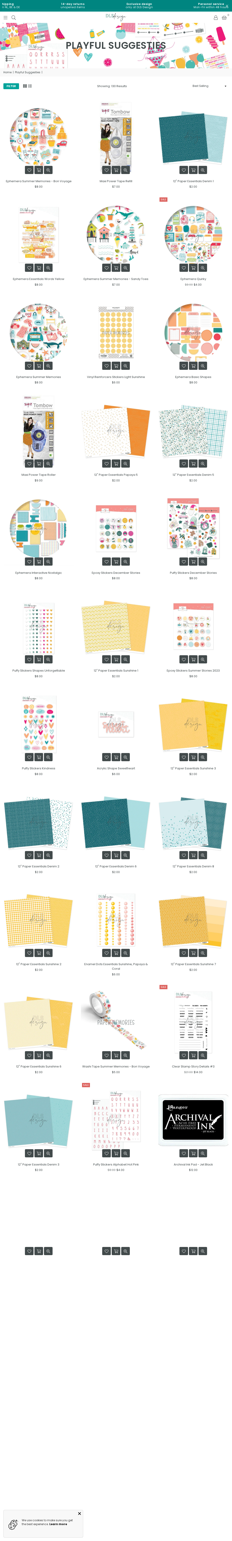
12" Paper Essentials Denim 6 (116, 866)
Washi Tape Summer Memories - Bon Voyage (116, 1066)
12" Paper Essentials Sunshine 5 (193, 1262)
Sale (163, 199)
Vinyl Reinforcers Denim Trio (116, 1360)
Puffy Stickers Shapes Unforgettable (38, 670)
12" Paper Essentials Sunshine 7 (193, 964)
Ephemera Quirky (193, 279)
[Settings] (216, 17)
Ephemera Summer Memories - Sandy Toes (116, 279)
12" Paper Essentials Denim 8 (193, 866)
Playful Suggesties (27, 72)
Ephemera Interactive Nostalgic (38, 573)
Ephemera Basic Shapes (193, 377)
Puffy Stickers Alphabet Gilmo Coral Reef (115, 1262)
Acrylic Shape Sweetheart (116, 768)
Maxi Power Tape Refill (116, 181)
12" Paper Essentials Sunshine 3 (193, 768)
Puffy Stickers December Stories (193, 573)
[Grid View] (24, 86)
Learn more (58, 1524)
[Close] (79, 1513)
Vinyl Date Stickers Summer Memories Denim (193, 1458)
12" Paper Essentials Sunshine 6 (38, 1066)
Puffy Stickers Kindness (38, 768)
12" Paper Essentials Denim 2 (38, 866)
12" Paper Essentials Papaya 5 (116, 475)
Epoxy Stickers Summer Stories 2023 (193, 670)
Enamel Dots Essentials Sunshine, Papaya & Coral (116, 966)
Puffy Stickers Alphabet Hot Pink (116, 1164)
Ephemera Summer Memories (38, 377)
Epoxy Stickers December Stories (116, 573)
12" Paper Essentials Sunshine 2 (38, 964)
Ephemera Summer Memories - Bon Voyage (39, 181)
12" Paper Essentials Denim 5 (193, 475)
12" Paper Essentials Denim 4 (39, 1458)
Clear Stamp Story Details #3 (193, 1066)
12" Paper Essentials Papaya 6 (116, 1458)
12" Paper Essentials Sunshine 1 (116, 670)
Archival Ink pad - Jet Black (193, 1164)
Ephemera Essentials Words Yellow (38, 279)
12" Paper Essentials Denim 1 (193, 181)
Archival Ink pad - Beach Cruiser (38, 1262)
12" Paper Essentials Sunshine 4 (38, 1360)
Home (7, 72)
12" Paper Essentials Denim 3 (38, 1164)
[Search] (14, 17)
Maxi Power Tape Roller (39, 475)
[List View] (29, 86)
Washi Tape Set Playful (193, 1360)
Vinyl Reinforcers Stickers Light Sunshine (116, 377)
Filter (11, 86)
